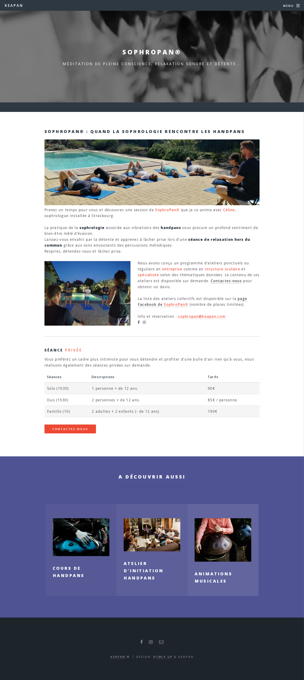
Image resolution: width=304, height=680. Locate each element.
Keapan (117, 657)
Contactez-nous (226, 280)
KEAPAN (14, 5)
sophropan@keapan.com (201, 316)
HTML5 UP (162, 657)
